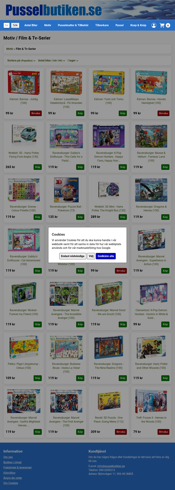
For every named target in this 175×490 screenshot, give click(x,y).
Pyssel (120, 25)
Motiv (47, 25)
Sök (15, 25)
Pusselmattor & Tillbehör (73, 25)
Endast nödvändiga (72, 256)
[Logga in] (154, 25)
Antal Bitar (30, 25)
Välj (91, 256)
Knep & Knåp (138, 25)
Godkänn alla (106, 256)
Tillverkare (102, 25)
